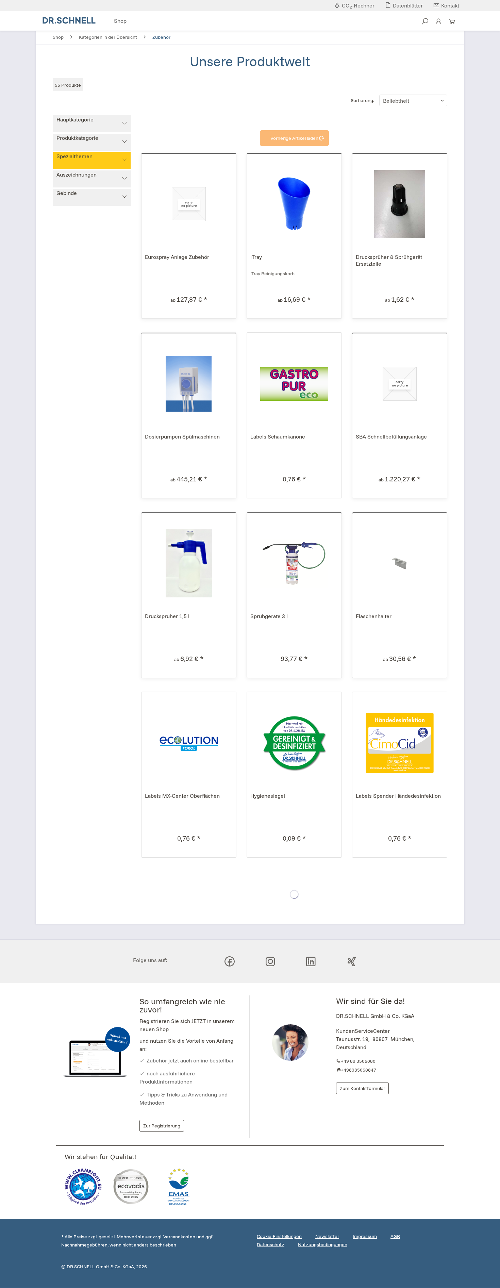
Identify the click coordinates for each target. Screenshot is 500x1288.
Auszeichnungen (76, 174)
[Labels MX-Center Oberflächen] (189, 743)
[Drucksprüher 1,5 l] (189, 563)
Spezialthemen (74, 156)
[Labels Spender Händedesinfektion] (400, 743)
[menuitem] (120, 21)
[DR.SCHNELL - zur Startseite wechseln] (69, 20)
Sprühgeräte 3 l (269, 616)
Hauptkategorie (75, 119)
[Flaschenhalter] (400, 563)
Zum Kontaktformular (362, 1088)
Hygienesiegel (267, 795)
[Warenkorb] (452, 23)
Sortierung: (362, 100)
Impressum (365, 1236)
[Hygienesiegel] (294, 743)
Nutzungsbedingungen (322, 1244)
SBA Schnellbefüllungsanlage (391, 436)
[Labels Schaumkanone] (294, 383)
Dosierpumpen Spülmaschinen (182, 436)
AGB (395, 1236)
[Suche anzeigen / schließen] (425, 23)
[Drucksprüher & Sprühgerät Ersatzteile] (400, 204)
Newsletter (327, 1236)
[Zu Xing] (352, 961)
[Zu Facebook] (229, 961)
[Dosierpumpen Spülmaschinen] (189, 383)
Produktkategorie (77, 137)
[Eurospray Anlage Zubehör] (189, 204)
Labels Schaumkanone (277, 436)
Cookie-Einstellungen (279, 1236)
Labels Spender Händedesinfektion (398, 795)
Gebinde (66, 192)
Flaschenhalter (373, 616)
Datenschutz (270, 1244)
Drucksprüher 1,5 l (167, 616)
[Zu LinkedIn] (311, 961)
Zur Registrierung (161, 1126)
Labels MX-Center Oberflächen (182, 795)
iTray (256, 256)
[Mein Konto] (438, 23)
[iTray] (294, 204)
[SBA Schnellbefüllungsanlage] (400, 383)
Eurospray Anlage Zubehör (177, 256)
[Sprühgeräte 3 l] (294, 563)
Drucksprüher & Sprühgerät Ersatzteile (389, 260)
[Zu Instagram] (270, 961)
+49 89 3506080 (358, 1061)
